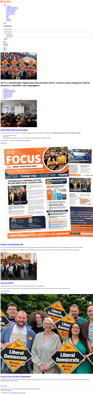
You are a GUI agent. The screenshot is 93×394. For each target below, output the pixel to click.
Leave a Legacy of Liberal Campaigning (16, 376)
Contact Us (9, 6)
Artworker (8, 19)
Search (5, 23)
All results (8, 33)
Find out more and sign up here (23, 140)
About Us (8, 20)
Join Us (8, 15)
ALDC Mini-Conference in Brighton (14, 130)
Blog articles (9, 36)
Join (4, 49)
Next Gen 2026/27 (7, 283)
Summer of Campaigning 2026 (12, 244)
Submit (5, 38)
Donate (5, 47)
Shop (7, 17)
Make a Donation (10, 14)
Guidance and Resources (12, 7)
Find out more (4, 143)
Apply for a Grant (10, 12)
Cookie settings (22, 392)
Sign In (5, 50)
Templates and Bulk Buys (12, 8)
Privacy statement (14, 392)
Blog (7, 16)
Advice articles (9, 35)
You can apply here (5, 291)
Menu (4, 4)
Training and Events (11, 10)
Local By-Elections (10, 11)
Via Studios (8, 390)
